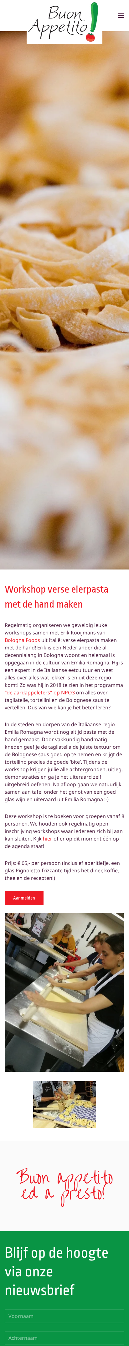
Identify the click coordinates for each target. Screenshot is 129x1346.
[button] (121, 15)
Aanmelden (24, 898)
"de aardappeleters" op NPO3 (40, 692)
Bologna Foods (22, 640)
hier (47, 838)
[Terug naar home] (64, 15)
